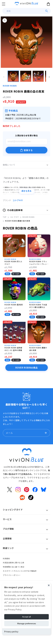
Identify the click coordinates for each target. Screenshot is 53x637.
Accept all (26, 617)
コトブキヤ (18, 200)
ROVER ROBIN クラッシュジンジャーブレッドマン (38, 262)
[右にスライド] (49, 77)
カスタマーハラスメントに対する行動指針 (20, 571)
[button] (3, 4)
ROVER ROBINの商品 (26, 367)
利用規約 (6, 558)
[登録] (45, 433)
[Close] (49, 585)
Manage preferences (26, 623)
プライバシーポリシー (12, 575)
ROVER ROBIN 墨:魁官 (14, 304)
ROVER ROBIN (10, 85)
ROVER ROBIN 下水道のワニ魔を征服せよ (38, 305)
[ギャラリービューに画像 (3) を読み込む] (38, 76)
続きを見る (27, 191)
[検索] (47, 11)
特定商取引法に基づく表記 (13, 567)
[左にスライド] (4, 77)
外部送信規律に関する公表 (13, 562)
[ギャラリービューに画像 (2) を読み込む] (25, 76)
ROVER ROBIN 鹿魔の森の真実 (38, 348)
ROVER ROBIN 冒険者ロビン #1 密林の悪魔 (13, 348)
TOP (5, 217)
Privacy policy (11, 631)
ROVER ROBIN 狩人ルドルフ (13, 262)
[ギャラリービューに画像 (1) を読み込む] (13, 76)
